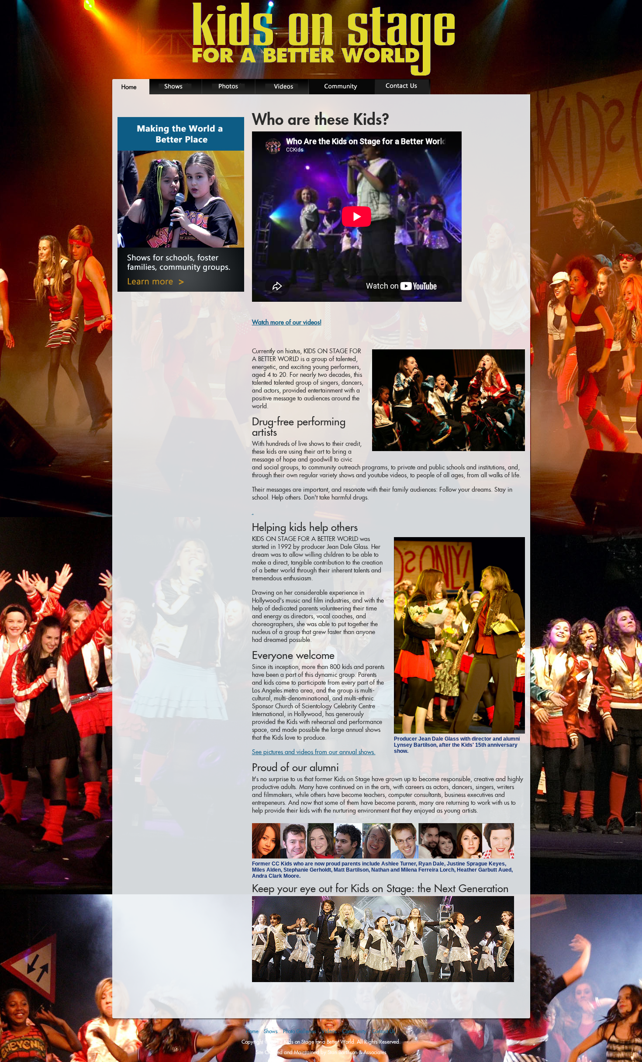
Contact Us (383, 1031)
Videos (329, 1031)
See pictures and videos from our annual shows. (314, 752)
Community (354, 1031)
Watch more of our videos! (286, 322)
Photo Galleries (299, 1031)
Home (252, 1031)
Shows (271, 1031)
